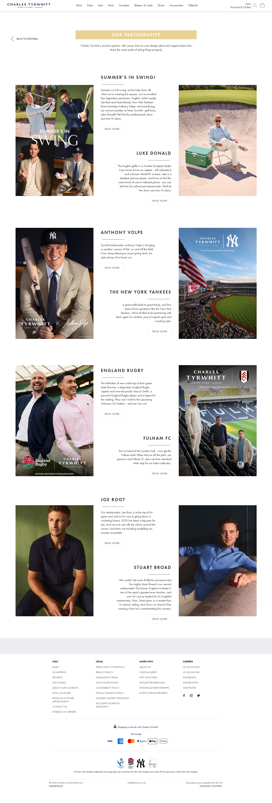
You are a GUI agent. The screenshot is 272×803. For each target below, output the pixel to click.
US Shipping (59, 672)
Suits (100, 5)
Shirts (79, 5)
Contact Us (59, 706)
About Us (145, 667)
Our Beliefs (189, 677)
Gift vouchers (148, 677)
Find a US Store (61, 693)
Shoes (161, 5)
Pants (111, 5)
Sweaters (124, 5)
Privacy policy (104, 672)
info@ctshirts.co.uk (136, 782)
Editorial (192, 5)
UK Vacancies (191, 667)
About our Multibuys (65, 687)
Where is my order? (64, 711)
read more (112, 128)
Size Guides (59, 682)
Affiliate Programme (152, 682)
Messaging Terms (107, 677)
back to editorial (27, 38)
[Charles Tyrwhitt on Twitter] (200, 695)
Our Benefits (190, 682)
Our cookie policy (107, 682)
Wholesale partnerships (154, 687)
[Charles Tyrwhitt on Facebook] (186, 695)
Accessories (176, 5)
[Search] (255, 5)
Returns (57, 677)
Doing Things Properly (153, 693)
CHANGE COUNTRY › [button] (211, 786)
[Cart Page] (262, 5)
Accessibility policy (107, 687)
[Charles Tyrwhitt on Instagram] (193, 695)
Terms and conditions (110, 667)
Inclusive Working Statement (108, 705)
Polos (90, 5)
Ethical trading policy (110, 693)
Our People (189, 687)
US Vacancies (191, 672)
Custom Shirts (148, 672)
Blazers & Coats (144, 5)
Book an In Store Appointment (63, 699)
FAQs (55, 667)
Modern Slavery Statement (112, 698)
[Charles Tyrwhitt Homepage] (29, 5)
